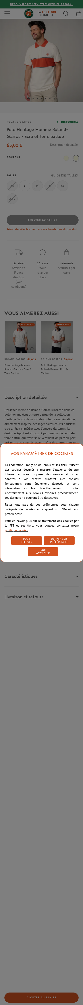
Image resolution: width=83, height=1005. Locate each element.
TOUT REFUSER (26, 540)
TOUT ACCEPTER (43, 551)
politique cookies (16, 530)
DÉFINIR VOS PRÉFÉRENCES (59, 540)
